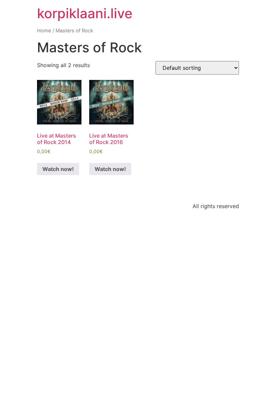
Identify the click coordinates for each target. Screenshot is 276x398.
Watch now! (58, 169)
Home (44, 31)
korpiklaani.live (85, 13)
